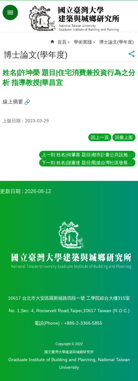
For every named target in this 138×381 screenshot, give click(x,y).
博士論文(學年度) (116, 42)
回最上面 (124, 137)
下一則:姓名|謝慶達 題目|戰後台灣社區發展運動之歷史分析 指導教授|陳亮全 (88, 162)
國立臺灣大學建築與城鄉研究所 (75, 18)
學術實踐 (83, 42)
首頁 (61, 42)
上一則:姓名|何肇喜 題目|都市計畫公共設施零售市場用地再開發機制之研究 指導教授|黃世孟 (88, 154)
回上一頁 (100, 137)
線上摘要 (13, 101)
